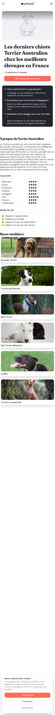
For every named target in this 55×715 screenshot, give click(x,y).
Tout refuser (27, 701)
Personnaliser (27, 707)
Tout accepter (28, 695)
